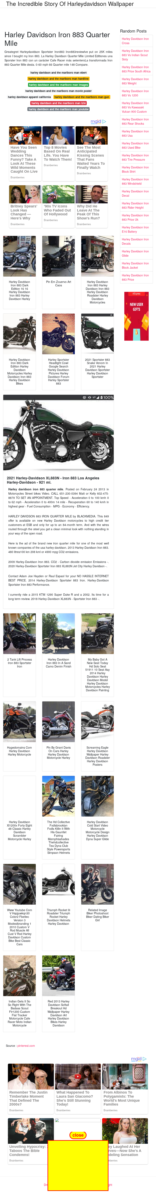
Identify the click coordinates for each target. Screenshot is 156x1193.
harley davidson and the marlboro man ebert (58, 72)
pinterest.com (26, 1046)
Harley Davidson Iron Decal (135, 193)
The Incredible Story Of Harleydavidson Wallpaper (70, 3)
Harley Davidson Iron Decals (135, 241)
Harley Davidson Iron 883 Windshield (135, 181)
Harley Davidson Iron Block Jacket (135, 265)
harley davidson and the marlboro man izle (58, 103)
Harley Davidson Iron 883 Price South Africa (136, 69)
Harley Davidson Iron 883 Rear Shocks (135, 121)
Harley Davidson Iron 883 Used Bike (135, 145)
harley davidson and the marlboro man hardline (58, 79)
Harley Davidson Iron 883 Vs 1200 (135, 93)
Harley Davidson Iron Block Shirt (135, 169)
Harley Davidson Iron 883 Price (135, 277)
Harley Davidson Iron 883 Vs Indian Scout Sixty (135, 55)
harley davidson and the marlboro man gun (81, 97)
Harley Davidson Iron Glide (135, 253)
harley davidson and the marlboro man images (58, 85)
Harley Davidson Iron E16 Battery (135, 229)
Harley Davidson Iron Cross (135, 41)
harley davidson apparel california (29, 97)
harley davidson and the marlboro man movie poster (58, 91)
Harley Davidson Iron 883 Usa (135, 133)
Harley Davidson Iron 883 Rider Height (135, 205)
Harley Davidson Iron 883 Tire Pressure (135, 157)
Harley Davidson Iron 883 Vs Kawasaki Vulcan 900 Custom (135, 107)
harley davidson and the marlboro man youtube (59, 109)
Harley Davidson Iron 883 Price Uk (135, 217)
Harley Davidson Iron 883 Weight (135, 81)
